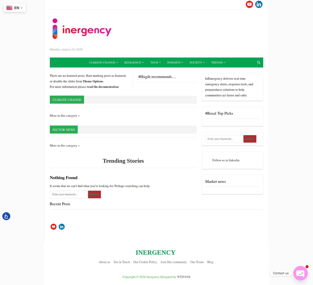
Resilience (132, 62)
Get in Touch (122, 262)
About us (104, 262)
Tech (154, 62)
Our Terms (197, 262)
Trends (217, 62)
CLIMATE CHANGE (102, 62)
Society (196, 62)
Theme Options (93, 81)
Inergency (156, 252)
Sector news (64, 129)
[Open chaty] (300, 273)
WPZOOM (183, 277)
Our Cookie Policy (145, 262)
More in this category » (65, 115)
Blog (210, 262)
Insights (174, 62)
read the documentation (102, 86)
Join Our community (174, 262)
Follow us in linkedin (225, 160)
